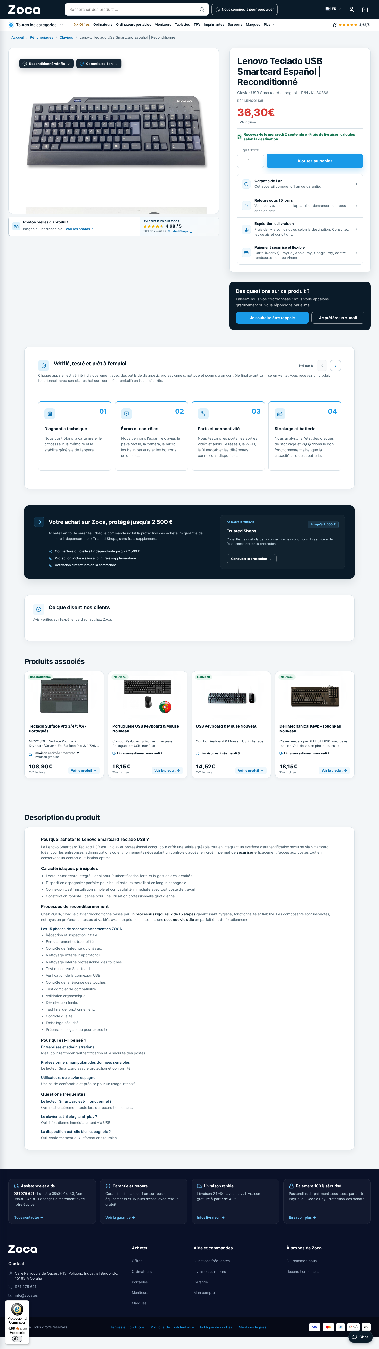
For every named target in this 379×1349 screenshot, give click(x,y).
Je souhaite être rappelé (272, 317)
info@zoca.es (26, 1295)
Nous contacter (29, 1217)
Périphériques (41, 37)
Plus (267, 24)
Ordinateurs (102, 24)
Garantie (201, 1282)
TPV (197, 24)
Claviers (66, 37)
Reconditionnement (302, 1271)
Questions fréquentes (212, 1261)
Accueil (17, 37)
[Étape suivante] (335, 365)
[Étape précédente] (322, 365)
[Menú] (26, 1303)
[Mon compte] (351, 9)
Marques (253, 24)
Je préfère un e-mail (338, 317)
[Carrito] (365, 9)
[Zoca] (24, 9)
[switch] (17, 1339)
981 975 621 (24, 1193)
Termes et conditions (128, 1327)
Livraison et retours (210, 1271)
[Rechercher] (202, 9)
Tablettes (182, 24)
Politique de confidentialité (172, 1327)
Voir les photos (77, 229)
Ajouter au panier (314, 160)
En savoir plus (302, 1217)
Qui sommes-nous (301, 1261)
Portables (140, 1282)
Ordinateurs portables (133, 24)
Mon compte (204, 1292)
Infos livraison (211, 1217)
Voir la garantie (120, 1217)
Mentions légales (252, 1327)
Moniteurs (163, 24)
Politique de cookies (216, 1327)
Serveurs (235, 24)
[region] (189, 437)
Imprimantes (214, 24)
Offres (137, 1261)
